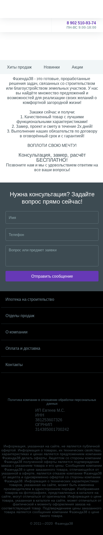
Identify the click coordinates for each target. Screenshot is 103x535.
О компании (17, 332)
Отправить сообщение (52, 276)
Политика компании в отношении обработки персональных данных (52, 401)
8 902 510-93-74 (81, 25)
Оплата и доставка (23, 348)
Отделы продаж (20, 316)
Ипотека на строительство (30, 299)
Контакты (14, 365)
